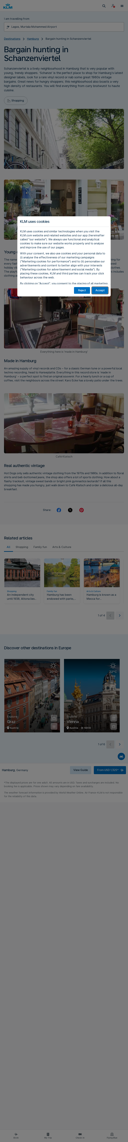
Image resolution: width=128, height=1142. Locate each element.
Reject (82, 290)
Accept (100, 290)
